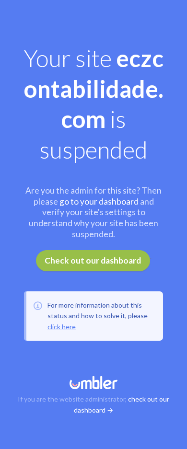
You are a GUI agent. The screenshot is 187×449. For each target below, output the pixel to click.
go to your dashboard (99, 201)
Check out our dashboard (93, 260)
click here (61, 326)
